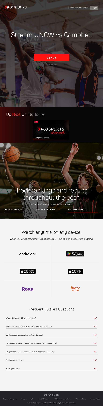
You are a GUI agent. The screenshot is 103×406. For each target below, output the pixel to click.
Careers (23, 399)
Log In (94, 8)
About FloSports (43, 399)
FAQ (32, 399)
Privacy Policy (81, 399)
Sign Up (51, 57)
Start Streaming (51, 133)
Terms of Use (95, 399)
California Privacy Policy (62, 399)
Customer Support (9, 399)
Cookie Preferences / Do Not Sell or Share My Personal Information (51, 403)
